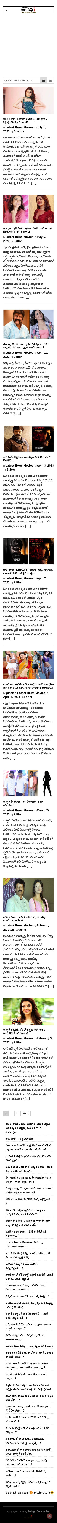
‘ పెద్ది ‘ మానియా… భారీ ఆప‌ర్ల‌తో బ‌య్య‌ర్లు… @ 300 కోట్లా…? (29, 1408)
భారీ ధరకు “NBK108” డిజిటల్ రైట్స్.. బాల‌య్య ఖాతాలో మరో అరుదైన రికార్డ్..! (28, 571)
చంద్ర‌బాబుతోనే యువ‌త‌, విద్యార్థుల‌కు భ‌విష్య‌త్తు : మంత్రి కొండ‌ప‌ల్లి (29, 1305)
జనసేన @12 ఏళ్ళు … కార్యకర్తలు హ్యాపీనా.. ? (29, 1345)
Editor (17, 241)
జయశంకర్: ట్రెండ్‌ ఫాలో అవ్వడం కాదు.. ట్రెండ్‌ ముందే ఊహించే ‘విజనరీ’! (29, 1169)
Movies (28, 127)
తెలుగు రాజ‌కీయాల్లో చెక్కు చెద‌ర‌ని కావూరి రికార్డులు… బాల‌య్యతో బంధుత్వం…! (27, 1365)
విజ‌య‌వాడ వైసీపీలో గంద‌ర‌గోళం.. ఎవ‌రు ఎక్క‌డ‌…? (26, 1376)
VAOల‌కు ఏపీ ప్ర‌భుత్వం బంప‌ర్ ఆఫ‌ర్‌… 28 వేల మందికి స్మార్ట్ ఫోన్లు (28, 1255)
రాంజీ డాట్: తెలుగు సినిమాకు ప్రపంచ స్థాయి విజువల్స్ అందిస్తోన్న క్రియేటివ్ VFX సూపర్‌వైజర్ (28, 1127)
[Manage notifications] (49, 1516)
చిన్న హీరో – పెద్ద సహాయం (20, 1138)
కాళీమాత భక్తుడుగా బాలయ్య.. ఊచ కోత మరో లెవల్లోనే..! (26, 458)
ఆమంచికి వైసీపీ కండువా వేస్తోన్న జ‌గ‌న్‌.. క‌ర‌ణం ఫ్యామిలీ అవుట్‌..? (29, 1354)
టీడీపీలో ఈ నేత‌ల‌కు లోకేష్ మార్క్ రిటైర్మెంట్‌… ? (29, 1201)
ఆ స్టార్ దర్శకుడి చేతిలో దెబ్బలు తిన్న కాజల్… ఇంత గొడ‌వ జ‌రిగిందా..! (25, 1031)
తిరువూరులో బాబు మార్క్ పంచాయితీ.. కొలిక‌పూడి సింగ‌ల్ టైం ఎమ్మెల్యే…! (25, 1440)
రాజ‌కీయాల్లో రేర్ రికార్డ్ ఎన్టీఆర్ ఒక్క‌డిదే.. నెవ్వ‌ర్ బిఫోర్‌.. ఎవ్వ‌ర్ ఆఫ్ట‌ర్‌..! (29, 1276)
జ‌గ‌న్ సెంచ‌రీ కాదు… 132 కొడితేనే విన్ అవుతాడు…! (26, 1233)
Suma (22, 929)
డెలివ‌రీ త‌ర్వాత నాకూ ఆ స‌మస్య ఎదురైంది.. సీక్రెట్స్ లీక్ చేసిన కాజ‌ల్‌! (25, 120)
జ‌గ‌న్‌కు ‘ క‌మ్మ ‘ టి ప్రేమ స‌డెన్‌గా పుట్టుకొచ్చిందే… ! (22, 1266)
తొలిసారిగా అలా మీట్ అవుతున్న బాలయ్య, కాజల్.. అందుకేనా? (24, 918)
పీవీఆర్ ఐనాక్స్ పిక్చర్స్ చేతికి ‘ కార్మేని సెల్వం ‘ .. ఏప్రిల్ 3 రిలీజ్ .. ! (29, 1484)
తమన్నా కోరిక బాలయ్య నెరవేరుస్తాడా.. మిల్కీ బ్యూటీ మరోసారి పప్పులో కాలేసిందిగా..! (26, 345)
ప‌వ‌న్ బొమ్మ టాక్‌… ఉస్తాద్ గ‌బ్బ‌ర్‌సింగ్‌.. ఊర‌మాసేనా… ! (26, 1337)
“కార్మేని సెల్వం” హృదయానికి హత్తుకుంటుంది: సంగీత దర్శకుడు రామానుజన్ (29, 1190)
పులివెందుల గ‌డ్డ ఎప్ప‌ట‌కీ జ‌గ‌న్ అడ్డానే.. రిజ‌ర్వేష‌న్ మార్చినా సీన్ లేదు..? (25, 1212)
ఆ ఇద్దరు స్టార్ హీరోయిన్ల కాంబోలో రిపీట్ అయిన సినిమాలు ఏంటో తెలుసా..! (27, 229)
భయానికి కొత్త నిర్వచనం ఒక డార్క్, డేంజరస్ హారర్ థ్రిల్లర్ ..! (28, 1158)
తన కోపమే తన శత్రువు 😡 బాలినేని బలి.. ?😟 (30, 1492)
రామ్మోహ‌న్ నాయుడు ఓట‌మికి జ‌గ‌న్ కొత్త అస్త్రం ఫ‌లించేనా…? (29, 1397)
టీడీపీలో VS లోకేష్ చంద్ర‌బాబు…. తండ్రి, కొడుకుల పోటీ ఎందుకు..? (27, 1462)
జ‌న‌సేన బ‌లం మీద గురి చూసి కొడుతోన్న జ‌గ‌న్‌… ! (26, 1473)
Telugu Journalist (38, 1511)
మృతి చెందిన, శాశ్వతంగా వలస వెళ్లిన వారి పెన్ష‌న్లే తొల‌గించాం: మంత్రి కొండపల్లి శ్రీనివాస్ (29, 1387)
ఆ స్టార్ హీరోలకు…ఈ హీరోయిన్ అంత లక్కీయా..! (23, 803)
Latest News (13, 127)
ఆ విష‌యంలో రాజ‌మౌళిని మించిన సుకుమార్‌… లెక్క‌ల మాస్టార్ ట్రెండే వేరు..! (30, 1451)
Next (25, 1113)
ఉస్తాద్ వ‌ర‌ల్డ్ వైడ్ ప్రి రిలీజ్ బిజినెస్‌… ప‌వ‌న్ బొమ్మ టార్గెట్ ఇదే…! (27, 1315)
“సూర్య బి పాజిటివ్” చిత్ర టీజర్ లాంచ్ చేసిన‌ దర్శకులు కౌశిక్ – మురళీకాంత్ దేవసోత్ (28, 1147)
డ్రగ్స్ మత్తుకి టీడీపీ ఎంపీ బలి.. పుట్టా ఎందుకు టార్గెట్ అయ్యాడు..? (28, 1326)
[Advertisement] (28, 43)
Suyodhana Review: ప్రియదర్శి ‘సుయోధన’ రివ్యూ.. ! (24, 1244)
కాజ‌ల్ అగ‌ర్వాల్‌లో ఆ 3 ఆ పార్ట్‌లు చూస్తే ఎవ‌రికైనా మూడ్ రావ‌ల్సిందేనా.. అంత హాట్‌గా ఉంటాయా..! (28, 685)
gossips (10, 692)
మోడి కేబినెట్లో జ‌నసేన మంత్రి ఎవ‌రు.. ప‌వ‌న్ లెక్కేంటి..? (27, 1430)
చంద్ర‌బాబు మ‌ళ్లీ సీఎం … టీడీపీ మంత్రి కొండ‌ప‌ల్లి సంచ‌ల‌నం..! (25, 1287)
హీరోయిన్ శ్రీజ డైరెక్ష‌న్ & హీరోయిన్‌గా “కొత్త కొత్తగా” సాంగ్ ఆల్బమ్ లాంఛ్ (28, 1179)
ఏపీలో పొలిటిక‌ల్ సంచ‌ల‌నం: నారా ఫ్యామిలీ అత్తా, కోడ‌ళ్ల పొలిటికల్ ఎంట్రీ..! (28, 1222)
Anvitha (18, 131)
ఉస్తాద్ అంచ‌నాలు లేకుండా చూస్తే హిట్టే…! (27, 1296)
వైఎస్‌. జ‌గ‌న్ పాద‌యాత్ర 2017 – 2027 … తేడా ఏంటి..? (28, 1419)
